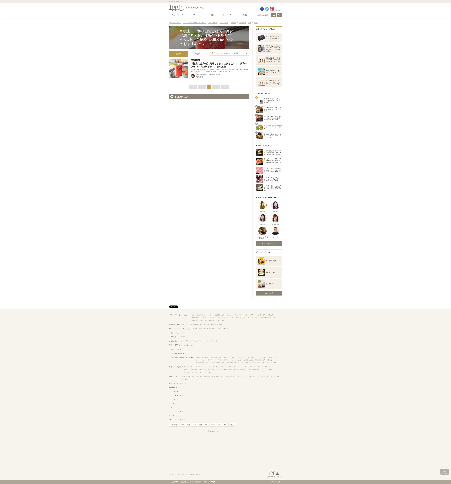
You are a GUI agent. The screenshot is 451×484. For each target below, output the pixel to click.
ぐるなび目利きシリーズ (186, 482)
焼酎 (193, 376)
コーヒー (272, 376)
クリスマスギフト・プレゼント (219, 317)
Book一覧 (184, 474)
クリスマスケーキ (200, 341)
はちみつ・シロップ (274, 357)
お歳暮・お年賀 (234, 317)
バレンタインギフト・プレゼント (250, 317)
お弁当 (218, 362)
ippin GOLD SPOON (176, 419)
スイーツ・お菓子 (175, 367)
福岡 (200, 425)
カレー (248, 362)
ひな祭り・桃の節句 (176, 349)
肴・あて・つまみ (272, 362)
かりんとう (264, 369)
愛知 (206, 425)
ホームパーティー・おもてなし (180, 329)
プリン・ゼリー (233, 366)
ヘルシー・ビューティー (177, 333)
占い (170, 403)
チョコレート (223, 366)
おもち (191, 345)
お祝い (194, 315)
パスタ (219, 360)
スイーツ (182, 336)
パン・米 (246, 357)
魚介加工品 (258, 360)
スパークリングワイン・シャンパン (214, 376)
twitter (267, 9)
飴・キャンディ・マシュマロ (192, 372)
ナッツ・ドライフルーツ (209, 360)
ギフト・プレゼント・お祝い (179, 315)
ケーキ (186, 366)
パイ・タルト (193, 366)
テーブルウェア (174, 391)
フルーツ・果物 (206, 372)
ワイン (183, 376)
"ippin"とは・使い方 (194, 474)
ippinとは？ (278, 10)
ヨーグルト (232, 357)
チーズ (198, 360)
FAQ (212, 482)
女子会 (206, 328)
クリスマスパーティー (213, 341)
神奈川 (232, 425)
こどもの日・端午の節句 (177, 353)
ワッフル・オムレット (268, 366)
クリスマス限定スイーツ (186, 341)
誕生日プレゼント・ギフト (205, 315)
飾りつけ (212, 328)
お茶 (182, 379)
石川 (194, 425)
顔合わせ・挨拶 (197, 324)
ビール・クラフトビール (233, 376)
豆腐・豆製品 (200, 362)
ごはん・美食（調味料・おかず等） (181, 357)
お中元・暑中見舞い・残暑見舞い (264, 315)
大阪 (225, 425)
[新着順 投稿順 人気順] (240, 53)
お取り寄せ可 (174, 425)
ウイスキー (199, 376)
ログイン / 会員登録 (262, 15)
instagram (272, 9)
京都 (188, 425)
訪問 (184, 324)
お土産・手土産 (174, 324)
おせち (183, 345)
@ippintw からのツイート (216, 431)
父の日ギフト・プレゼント (216, 320)
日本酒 (188, 376)
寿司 (223, 362)
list (179, 306)
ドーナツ (186, 369)
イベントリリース (175, 411)
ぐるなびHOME (173, 482)
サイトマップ (206, 482)
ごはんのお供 (213, 357)
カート (273, 15)
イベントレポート (175, 395)
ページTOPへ (444, 479)
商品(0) (197, 54)
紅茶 (278, 376)
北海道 (213, 425)
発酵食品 (269, 360)
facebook (262, 9)
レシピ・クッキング (222, 328)
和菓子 (226, 369)
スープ (242, 362)
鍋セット (208, 362)
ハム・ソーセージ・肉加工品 (239, 360)
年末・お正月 (173, 345)
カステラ (219, 369)
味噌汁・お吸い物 (231, 362)
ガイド (171, 407)
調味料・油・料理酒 (202, 357)
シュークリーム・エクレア (247, 366)
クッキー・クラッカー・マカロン (208, 366)
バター (264, 357)
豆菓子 (270, 369)
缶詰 (213, 362)
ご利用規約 (198, 482)
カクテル (244, 376)
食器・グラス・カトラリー (178, 383)
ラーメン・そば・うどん (258, 362)
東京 (182, 425)
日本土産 (219, 324)
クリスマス (173, 341)
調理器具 (172, 387)
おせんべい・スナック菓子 (237, 369)
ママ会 (200, 328)
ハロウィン (173, 337)
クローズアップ (174, 399)
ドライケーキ (212, 369)
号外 (170, 415)
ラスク (258, 366)
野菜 (264, 360)
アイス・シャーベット (252, 369)
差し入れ (189, 324)
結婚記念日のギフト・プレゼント (223, 315)
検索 (279, 15)
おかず (225, 360)
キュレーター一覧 (174, 474)
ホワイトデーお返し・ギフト (269, 317)
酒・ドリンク (173, 376)
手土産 (195, 328)
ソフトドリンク (261, 376)
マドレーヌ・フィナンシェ (198, 369)
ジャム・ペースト (256, 357)
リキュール (252, 376)
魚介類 (251, 360)
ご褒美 (251, 315)
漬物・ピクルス (223, 357)
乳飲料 (187, 379)
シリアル (239, 357)
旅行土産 (213, 324)
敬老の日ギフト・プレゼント (200, 317)
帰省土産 (206, 324)
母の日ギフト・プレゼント (199, 320)
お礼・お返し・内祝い (241, 315)
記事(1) (178, 54)
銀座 (219, 425)
